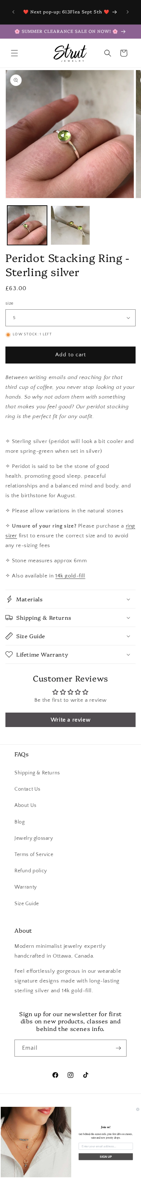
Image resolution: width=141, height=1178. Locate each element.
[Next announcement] (128, 12)
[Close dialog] (138, 1109)
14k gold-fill (70, 576)
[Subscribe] (118, 1048)
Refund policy (30, 871)
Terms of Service (34, 854)
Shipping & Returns (37, 773)
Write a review (70, 720)
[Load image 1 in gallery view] (27, 225)
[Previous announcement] (13, 12)
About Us (25, 805)
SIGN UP (106, 1156)
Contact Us (27, 789)
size (9, 303)
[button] (14, 53)
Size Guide (26, 904)
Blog (19, 822)
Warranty (25, 887)
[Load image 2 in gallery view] (70, 225)
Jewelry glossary (33, 838)
